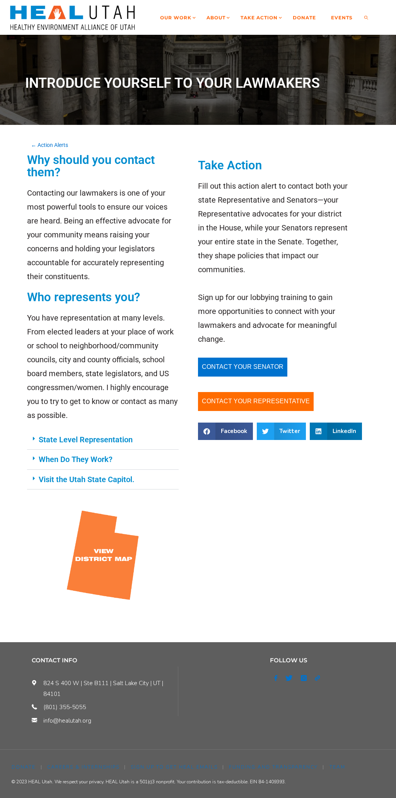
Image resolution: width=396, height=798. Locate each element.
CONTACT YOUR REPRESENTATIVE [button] (256, 401)
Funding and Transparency (273, 767)
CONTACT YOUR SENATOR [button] (242, 366)
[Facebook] (275, 678)
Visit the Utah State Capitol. (87, 479)
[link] (366, 17)
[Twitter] (289, 678)
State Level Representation (86, 439)
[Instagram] (304, 678)
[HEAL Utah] (72, 17)
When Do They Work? (76, 459)
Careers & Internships (83, 767)
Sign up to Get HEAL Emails (174, 767)
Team (337, 767)
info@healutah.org (67, 721)
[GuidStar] (317, 678)
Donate (24, 767)
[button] (103, 440)
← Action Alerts (49, 145)
